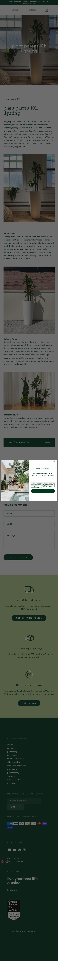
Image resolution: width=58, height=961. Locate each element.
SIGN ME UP (43, 491)
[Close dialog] (54, 462)
